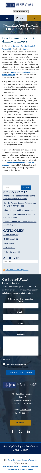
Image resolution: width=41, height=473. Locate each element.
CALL (35, 18)
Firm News (8, 248)
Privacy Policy (25, 466)
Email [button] (21, 18)
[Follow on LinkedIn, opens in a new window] (28, 431)
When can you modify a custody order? (20, 210)
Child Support (9, 239)
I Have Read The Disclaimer (16, 364)
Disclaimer (6, 359)
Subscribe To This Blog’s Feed (17, 270)
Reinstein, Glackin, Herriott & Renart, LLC (23, 460)
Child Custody (9, 235)
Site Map (15, 466)
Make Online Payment (20, 11)
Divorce (26, 49)
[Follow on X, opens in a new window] (20, 431)
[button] (7, 17)
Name (20, 301)
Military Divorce (9, 252)
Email (20, 312)
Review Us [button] (21, 423)
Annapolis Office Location (22, 403)
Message (20, 334)
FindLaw (30, 469)
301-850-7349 (31, 286)
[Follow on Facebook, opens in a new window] (13, 431)
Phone (20, 323)
